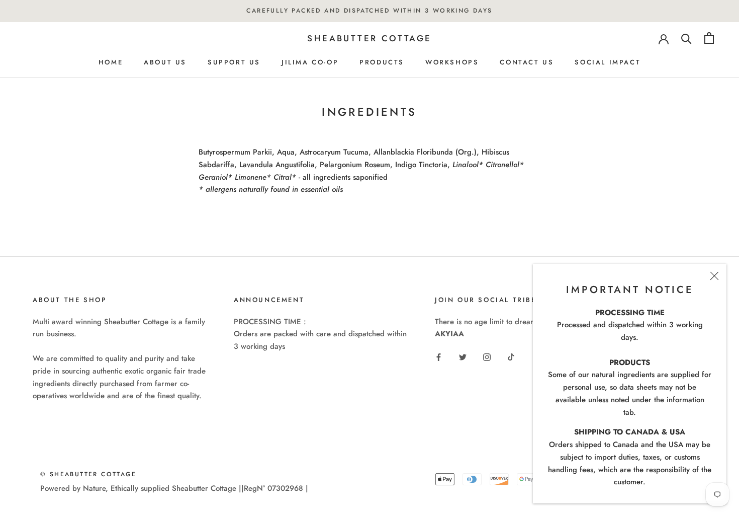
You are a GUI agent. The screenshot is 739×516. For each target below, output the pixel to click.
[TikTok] (511, 356)
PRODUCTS (381, 62)
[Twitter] (463, 356)
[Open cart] (709, 38)
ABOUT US (165, 62)
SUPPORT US (234, 62)
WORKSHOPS (452, 62)
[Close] (714, 275)
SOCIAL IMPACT (607, 62)
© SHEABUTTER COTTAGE (88, 474)
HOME (111, 62)
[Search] (686, 38)
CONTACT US (526, 62)
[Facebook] (438, 356)
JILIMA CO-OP (310, 62)
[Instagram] (487, 356)
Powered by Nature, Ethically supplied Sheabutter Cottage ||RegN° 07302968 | (174, 488)
